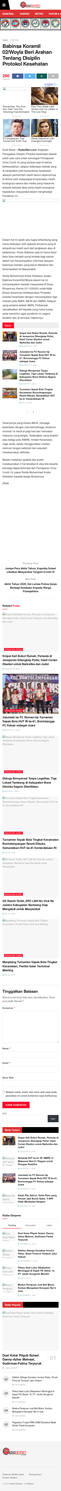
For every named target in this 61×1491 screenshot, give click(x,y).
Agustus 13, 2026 (29, 365)
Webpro (30, 1483)
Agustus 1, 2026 (28, 384)
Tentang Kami (35, 1474)
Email (6, 1063)
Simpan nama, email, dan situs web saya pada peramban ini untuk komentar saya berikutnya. (31, 1093)
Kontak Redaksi (9, 1477)
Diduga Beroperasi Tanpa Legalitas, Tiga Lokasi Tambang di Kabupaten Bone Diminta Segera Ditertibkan (39, 375)
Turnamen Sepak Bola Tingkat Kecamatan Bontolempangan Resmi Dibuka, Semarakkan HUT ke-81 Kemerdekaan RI (37, 394)
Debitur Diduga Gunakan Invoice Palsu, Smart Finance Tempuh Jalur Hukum (37, 1253)
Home (5, 40)
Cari (4, 1113)
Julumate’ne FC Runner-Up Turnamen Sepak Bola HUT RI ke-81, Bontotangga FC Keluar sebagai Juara (38, 356)
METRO (39, 13)
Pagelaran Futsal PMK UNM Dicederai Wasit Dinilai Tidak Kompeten (34, 1424)
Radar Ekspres (16, 1483)
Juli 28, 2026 (26, 402)
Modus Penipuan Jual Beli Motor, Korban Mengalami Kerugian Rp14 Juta (37, 1288)
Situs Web (8, 1077)
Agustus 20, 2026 (29, 346)
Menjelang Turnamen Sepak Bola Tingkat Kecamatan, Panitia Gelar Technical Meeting (29, 966)
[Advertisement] (30, 523)
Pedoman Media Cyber (13, 1474)
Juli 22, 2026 (9, 975)
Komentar (8, 1008)
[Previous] (27, 412)
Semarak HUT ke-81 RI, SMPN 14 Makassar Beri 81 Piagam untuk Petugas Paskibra (35, 1161)
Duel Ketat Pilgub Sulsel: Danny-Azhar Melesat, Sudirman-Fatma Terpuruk (36, 1236)
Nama (6, 1048)
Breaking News (13, 649)
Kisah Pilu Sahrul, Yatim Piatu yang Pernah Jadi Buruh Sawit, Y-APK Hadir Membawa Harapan (37, 1198)
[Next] (33, 412)
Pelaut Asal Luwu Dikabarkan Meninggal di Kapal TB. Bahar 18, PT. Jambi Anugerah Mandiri (36, 1270)
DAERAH (24, 13)
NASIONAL (8, 13)
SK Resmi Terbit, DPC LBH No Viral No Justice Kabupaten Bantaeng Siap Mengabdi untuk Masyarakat (28, 905)
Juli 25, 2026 (9, 913)
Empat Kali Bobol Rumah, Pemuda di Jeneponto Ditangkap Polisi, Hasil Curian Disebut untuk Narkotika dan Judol (38, 337)
